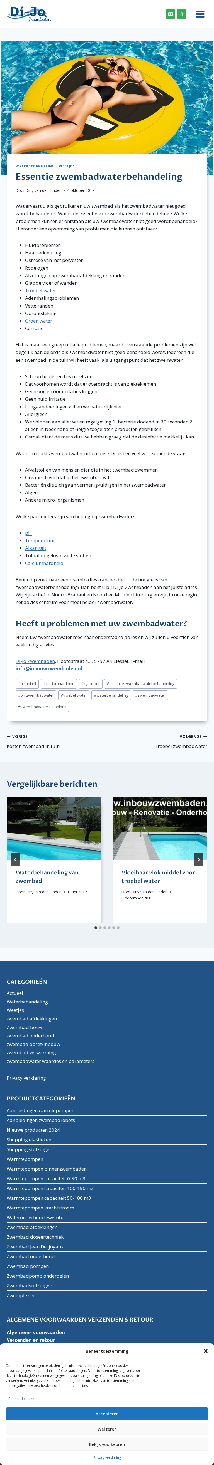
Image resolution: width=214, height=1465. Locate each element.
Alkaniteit (35, 548)
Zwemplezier (21, 1295)
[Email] (170, 14)
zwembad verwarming (31, 1052)
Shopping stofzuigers (30, 1149)
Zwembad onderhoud (31, 1256)
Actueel (15, 993)
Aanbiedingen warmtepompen (40, 1110)
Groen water (38, 321)
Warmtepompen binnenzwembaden (47, 1169)
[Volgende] (198, 859)
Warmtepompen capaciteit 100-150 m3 (50, 1188)
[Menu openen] (198, 14)
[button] (205, 1351)
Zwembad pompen (28, 1266)
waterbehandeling (111, 695)
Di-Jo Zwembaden (35, 661)
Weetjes (66, 165)
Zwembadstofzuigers (30, 1285)
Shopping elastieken (29, 1139)
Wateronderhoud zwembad (37, 1217)
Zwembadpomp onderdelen (38, 1276)
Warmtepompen (25, 1159)
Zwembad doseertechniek (35, 1237)
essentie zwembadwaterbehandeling (140, 683)
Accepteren (107, 1413)
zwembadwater (150, 695)
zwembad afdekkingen (32, 1018)
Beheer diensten (21, 1398)
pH (28, 533)
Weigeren (107, 1429)
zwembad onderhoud (30, 1035)
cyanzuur (90, 683)
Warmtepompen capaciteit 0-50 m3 (46, 1178)
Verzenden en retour (31, 1340)
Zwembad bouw (25, 1027)
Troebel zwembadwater (181, 741)
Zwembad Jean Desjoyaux (35, 1246)
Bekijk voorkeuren (107, 1444)
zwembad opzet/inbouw (33, 1044)
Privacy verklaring (107, 1457)
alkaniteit (27, 683)
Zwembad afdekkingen (32, 1227)
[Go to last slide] (15, 859)
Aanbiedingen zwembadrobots (41, 1120)
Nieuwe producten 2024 (33, 1130)
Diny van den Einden (44, 190)
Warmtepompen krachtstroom (40, 1207)
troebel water (74, 695)
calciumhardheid (58, 683)
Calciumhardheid (44, 563)
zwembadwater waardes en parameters (50, 1061)
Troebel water (40, 290)
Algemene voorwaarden (36, 1332)
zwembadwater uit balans (42, 706)
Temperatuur (40, 540)
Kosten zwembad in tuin (33, 741)
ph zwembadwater (36, 695)
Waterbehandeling (35, 165)
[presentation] (54, 828)
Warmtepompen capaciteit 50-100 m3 (49, 1198)
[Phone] (181, 14)
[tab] (95, 927)
